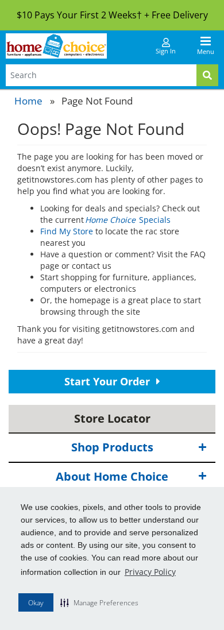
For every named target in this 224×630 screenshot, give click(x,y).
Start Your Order (108, 381)
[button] (99, 602)
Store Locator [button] (112, 418)
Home (28, 100)
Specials (128, 219)
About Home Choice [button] (112, 476)
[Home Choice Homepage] (56, 45)
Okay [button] (36, 603)
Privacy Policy (150, 571)
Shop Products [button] (112, 447)
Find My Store (66, 231)
